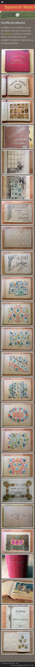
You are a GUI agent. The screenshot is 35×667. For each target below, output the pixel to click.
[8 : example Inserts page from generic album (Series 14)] (17, 642)
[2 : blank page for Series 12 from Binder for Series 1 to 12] (17, 162)
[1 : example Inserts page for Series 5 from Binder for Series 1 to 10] (17, 111)
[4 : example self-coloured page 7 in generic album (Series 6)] (17, 440)
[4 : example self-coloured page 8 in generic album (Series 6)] (17, 465)
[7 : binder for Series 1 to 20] (17, 566)
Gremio (7, 34)
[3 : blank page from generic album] (17, 238)
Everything (21, 665)
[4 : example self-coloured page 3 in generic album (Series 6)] (17, 339)
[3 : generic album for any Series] (17, 212)
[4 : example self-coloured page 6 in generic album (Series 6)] (17, 415)
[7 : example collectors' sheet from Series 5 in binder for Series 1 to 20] (17, 591)
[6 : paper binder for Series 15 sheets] (17, 516)
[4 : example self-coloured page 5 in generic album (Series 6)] (17, 389)
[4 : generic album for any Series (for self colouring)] (17, 263)
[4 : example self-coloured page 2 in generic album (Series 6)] (17, 313)
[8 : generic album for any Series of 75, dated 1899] (17, 617)
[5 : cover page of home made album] (17, 490)
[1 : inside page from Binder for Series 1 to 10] (17, 86)
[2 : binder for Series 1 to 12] (17, 137)
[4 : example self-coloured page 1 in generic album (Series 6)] (17, 288)
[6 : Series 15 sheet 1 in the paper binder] (17, 541)
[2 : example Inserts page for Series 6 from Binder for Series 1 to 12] (17, 187)
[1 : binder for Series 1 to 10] (17, 61)
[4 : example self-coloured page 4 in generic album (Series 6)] (17, 364)
